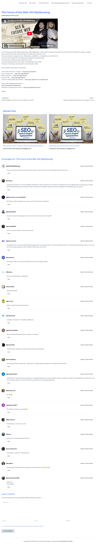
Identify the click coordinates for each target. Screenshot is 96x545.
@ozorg (8, 434)
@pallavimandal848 (12, 330)
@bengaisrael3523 (11, 374)
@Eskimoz (9, 272)
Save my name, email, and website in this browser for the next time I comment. (24, 526)
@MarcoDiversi (10, 419)
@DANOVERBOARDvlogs (13, 166)
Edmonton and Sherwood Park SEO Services (64, 146)
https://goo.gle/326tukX (18, 77)
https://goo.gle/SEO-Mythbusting (11, 85)
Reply (9, 173)
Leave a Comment (7, 148)
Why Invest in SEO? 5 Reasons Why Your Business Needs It (23, 146)
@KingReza (9, 463)
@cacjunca (9, 180)
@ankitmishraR (10, 315)
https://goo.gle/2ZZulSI (29, 71)
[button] (84, 3)
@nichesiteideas (11, 359)
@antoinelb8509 (11, 226)
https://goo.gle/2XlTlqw (20, 75)
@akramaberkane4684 (12, 478)
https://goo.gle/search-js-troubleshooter (36, 79)
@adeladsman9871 (11, 405)
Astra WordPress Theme (65, 541)
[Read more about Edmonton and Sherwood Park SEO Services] (71, 128)
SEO (14, 148)
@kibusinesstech (11, 241)
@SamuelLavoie (10, 390)
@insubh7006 (10, 345)
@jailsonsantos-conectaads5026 (16, 197)
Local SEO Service (43, 3)
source (3, 91)
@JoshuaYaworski (11, 449)
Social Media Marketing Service (60, 3)
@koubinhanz (10, 257)
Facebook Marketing (77, 3)
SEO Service (32, 3)
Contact (89, 3)
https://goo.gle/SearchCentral (31, 87)
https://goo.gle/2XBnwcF (22, 73)
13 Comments (52, 148)
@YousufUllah (10, 286)
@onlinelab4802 (11, 212)
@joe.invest (9, 301)
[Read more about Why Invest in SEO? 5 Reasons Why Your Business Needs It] (25, 128)
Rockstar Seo (23, 3)
